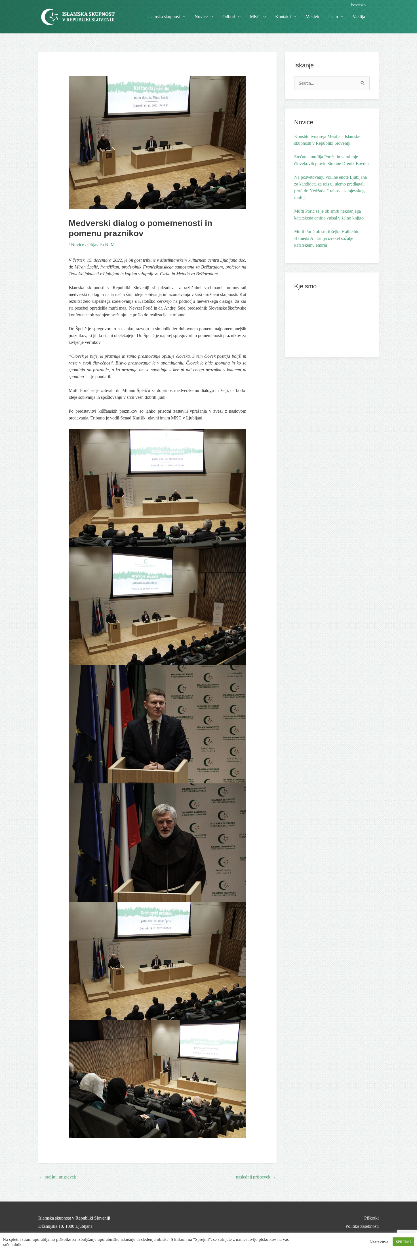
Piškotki (371, 1218)
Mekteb (312, 16)
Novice (201, 16)
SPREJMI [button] (403, 1242)
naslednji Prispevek (256, 1177)
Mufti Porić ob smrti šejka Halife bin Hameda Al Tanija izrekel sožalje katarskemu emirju (326, 238)
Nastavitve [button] (379, 1242)
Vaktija (359, 16)
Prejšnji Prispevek (57, 1177)
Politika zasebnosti (362, 1226)
